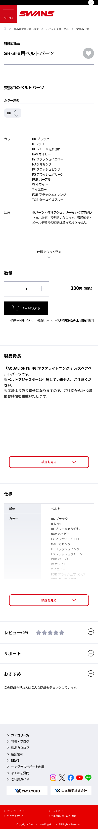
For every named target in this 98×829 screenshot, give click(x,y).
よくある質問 (20, 773)
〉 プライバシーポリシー (15, 811)
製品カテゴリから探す (26, 29)
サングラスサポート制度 (27, 766)
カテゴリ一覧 (20, 735)
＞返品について (44, 320)
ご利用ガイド (20, 779)
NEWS (15, 760)
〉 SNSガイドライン (13, 815)
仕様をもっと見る (49, 252)
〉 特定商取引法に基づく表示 (62, 815)
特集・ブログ (20, 741)
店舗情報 (17, 754)
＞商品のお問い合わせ (21, 320)
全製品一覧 (82, 29)
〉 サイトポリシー (57, 811)
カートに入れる (31, 308)
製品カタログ (20, 747)
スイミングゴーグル (57, 29)
